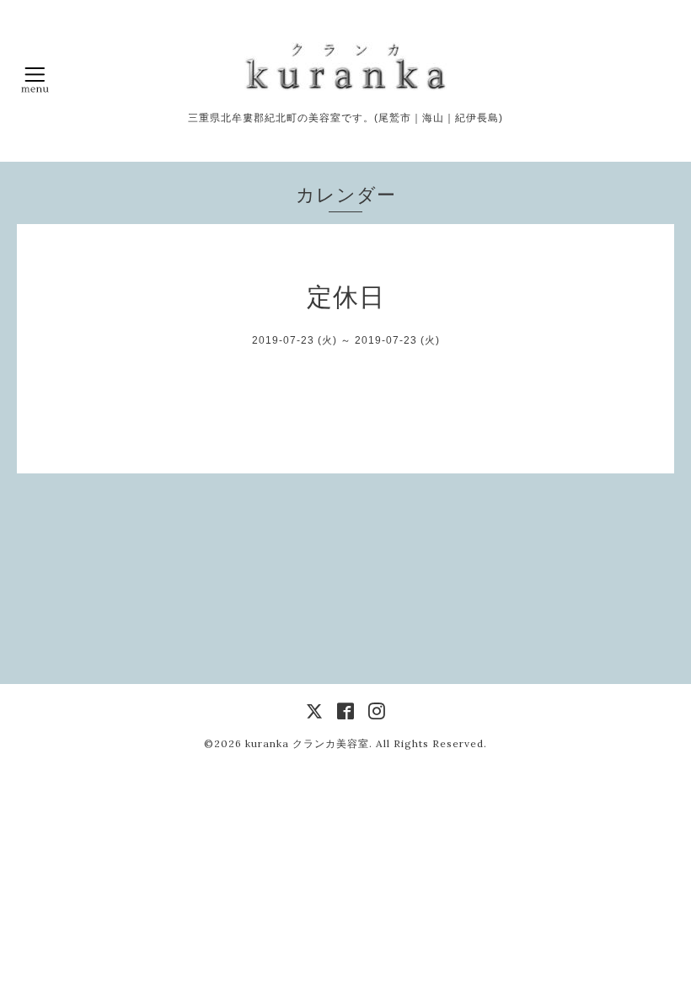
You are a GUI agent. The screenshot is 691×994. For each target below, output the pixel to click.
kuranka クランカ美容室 (307, 743)
